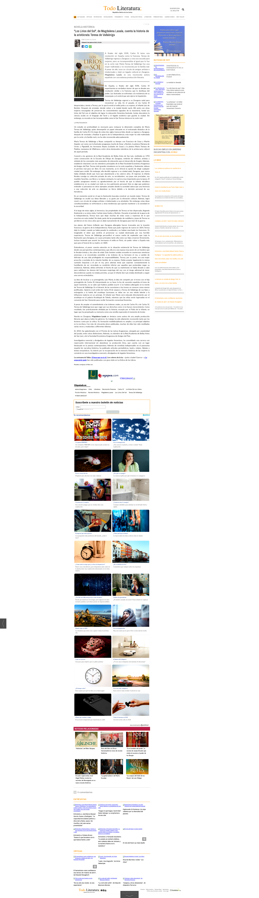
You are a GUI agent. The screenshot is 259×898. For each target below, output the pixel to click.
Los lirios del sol (121, 392)
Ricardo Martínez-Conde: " (133, 861)
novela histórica (93, 392)
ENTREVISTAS (98, 17)
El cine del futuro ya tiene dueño (134, 843)
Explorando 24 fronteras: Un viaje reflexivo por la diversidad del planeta (134, 811)
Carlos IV (121, 389)
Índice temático (149, 889)
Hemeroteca (166, 889)
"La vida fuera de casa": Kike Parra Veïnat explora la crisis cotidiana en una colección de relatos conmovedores (175, 91)
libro (90, 389)
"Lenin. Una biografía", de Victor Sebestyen (109, 862)
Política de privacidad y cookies (154, 891)
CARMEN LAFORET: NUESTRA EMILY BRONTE (169, 221)
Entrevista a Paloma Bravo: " (84, 837)
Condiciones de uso (88, 409)
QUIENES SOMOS (170, 17)
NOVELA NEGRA (108, 17)
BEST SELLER (180, 17)
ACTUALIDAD (81, 17)
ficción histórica (80, 392)
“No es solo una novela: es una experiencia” (84, 884)
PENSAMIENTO (119, 17)
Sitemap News (158, 889)
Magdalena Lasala (107, 392)
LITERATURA (147, 17)
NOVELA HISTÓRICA (136, 17)
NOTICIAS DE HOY (162, 60)
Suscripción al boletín (175, 9)
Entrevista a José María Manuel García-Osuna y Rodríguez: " (85, 820)
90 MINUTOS (159, 206)
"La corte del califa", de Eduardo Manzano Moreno (109, 884)
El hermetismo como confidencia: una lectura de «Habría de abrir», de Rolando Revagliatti (85, 872)
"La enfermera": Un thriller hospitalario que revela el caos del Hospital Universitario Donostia (174, 105)
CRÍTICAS (89, 17)
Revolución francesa (109, 389)
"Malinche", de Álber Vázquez (85, 748)
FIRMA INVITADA (158, 17)
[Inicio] (75, 17)
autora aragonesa (81, 389)
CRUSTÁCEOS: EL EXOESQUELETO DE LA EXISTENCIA (174, 67)
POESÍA (127, 17)
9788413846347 (126, 378)
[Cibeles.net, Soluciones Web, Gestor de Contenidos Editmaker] (175, 890)
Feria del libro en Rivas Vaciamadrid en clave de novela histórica (111, 751)
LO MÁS (157, 160)
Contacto (142, 889)
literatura (97, 389)
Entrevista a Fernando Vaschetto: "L (109, 841)
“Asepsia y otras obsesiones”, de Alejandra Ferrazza (134, 884)
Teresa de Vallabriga (135, 392)
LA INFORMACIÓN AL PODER (173, 76)
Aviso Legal (166, 891)
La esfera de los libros (134, 389)
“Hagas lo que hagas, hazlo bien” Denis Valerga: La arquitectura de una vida (109, 813)
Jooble (173, 152)
